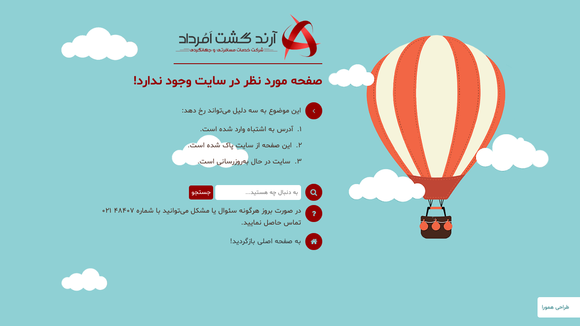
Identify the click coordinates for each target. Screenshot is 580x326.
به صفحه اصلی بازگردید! (265, 241)
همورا (548, 307)
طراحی (562, 307)
